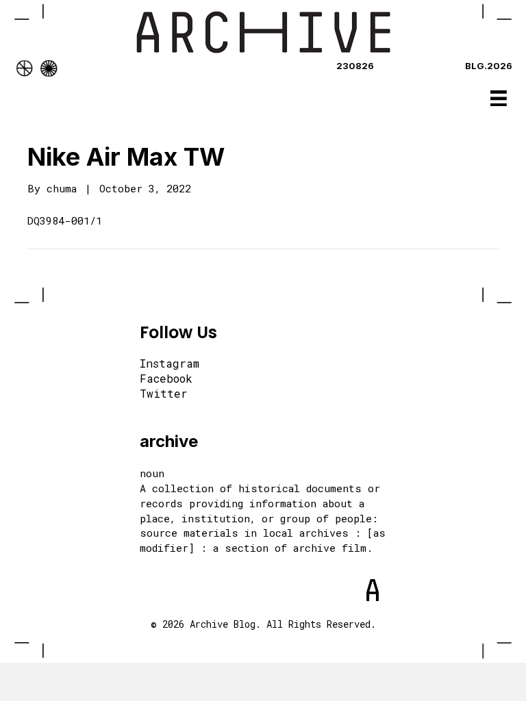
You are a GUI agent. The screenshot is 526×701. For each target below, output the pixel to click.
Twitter (164, 394)
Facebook (166, 379)
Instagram (169, 364)
